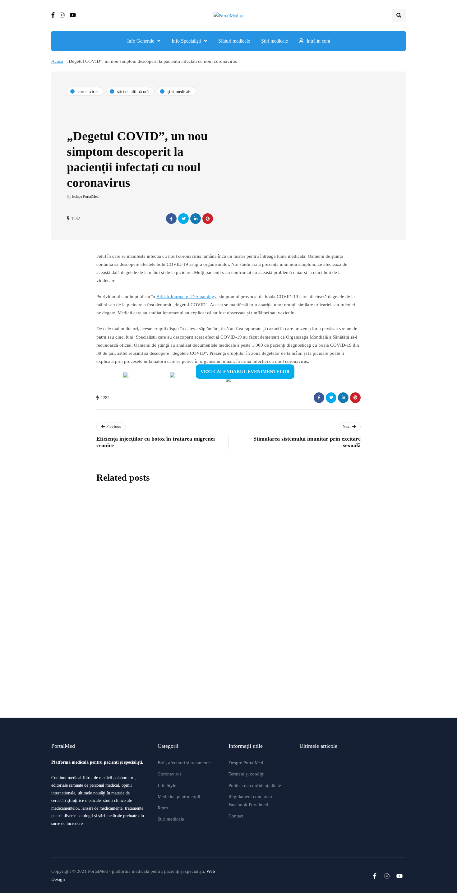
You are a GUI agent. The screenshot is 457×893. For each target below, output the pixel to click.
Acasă (57, 61)
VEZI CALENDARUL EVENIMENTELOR (245, 371)
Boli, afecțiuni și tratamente (184, 762)
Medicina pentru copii (179, 796)
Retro (163, 807)
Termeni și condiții (246, 773)
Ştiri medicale (274, 41)
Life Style (167, 785)
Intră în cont (318, 41)
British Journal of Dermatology (186, 296)
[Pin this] (207, 218)
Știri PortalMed (190, 569)
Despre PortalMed (245, 762)
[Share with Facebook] (171, 218)
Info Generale (140, 41)
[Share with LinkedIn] (195, 218)
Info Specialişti (186, 41)
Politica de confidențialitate (254, 785)
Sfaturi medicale (234, 41)
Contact (235, 815)
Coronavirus (170, 773)
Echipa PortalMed (85, 196)
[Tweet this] (183, 218)
